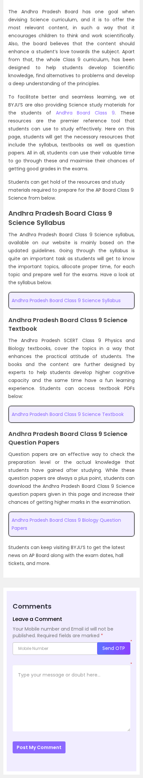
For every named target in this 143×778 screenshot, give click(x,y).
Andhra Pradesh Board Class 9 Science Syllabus (66, 300)
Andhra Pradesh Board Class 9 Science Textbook (68, 414)
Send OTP (113, 648)
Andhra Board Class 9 (85, 112)
